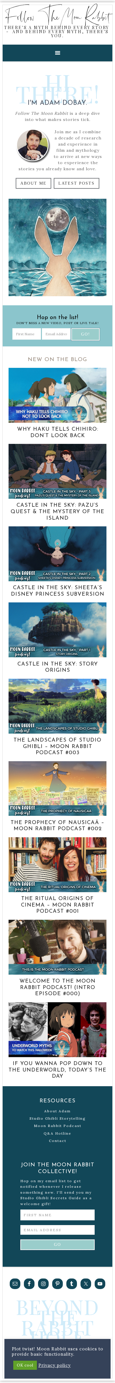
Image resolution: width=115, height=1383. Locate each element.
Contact (57, 1140)
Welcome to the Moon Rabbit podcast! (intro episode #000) (57, 988)
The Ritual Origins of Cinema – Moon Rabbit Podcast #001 (57, 905)
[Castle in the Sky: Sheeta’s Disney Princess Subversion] (57, 579)
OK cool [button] (25, 1365)
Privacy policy (54, 1365)
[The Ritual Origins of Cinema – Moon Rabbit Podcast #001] (57, 890)
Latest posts (76, 183)
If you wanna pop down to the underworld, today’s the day (57, 1070)
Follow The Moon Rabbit (58, 16)
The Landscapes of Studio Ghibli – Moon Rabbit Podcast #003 (57, 747)
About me (33, 183)
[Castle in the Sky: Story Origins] (57, 655)
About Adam (57, 1111)
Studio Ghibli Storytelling (57, 1118)
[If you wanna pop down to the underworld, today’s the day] (57, 1055)
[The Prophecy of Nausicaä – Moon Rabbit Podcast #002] (57, 814)
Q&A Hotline (57, 1133)
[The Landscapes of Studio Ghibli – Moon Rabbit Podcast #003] (57, 732)
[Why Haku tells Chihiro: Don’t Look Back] (57, 421)
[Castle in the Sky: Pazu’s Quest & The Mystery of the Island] (57, 497)
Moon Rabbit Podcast (57, 1125)
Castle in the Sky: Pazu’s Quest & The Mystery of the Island (57, 512)
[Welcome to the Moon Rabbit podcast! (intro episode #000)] (57, 973)
